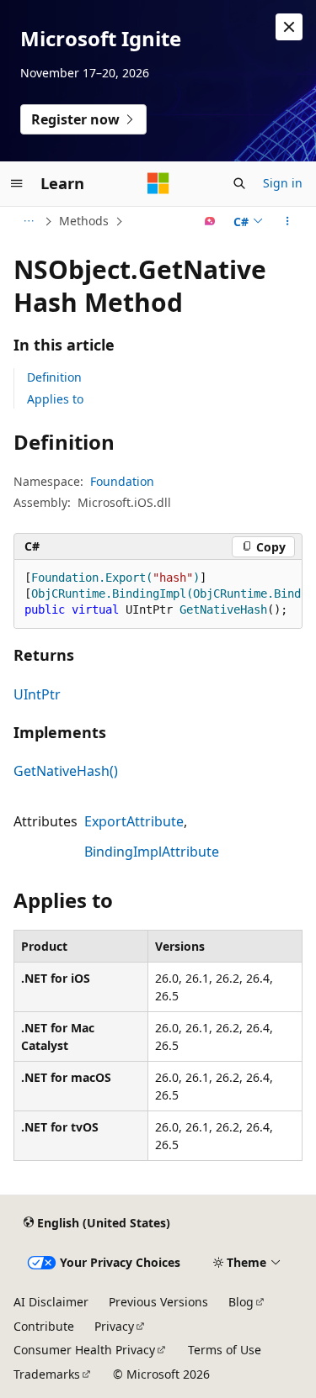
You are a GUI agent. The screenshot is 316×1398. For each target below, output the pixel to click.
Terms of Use (224, 1350)
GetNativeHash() (65, 771)
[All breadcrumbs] (28, 221)
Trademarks (46, 1374)
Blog (241, 1302)
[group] (158, 594)
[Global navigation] (17, 183)
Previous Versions (158, 1302)
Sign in (283, 183)
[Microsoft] (158, 183)
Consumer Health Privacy (84, 1350)
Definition (54, 377)
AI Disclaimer (50, 1302)
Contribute (43, 1326)
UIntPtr (37, 694)
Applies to (55, 399)
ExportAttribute (134, 821)
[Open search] (239, 183)
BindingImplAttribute (151, 851)
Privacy (114, 1326)
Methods (84, 221)
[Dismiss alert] (289, 26)
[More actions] (288, 221)
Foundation (122, 481)
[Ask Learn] (210, 221)
